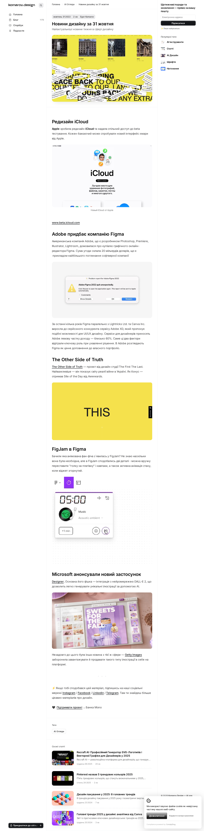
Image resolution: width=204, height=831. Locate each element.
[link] (21, 5)
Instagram (69, 692)
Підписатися (178, 23)
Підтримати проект (69, 707)
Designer (58, 581)
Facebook (84, 692)
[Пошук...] (41, 5)
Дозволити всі (156, 816)
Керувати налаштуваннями (181, 816)
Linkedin (98, 692)
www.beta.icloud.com (66, 222)
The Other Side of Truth (67, 366)
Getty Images (133, 654)
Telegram (112, 692)
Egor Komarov (87, 16)
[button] (25, 825)
